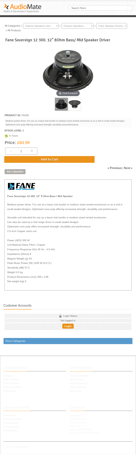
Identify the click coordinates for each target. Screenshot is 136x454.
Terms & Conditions (79, 376)
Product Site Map (78, 387)
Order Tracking (11, 379)
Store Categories (15, 341)
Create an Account (12, 419)
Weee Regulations (79, 383)
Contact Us (9, 376)
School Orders (10, 430)
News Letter (75, 391)
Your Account (10, 415)
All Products (14, 30)
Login (68, 326)
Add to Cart (49, 159)
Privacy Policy (76, 379)
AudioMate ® (24, 447)
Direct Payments (11, 383)
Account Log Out (11, 426)
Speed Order (10, 391)
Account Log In (11, 423)
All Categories (12, 25)
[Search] (130, 8)
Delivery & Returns (13, 387)
